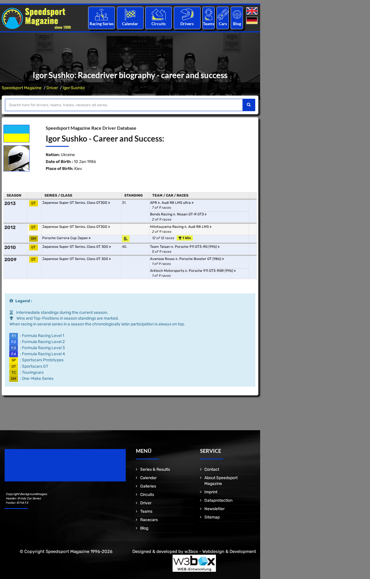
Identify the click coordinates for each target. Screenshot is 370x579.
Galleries (148, 486)
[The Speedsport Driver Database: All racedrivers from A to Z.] (187, 14)
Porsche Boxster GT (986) (200, 259)
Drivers (187, 23)
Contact (211, 469)
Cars (223, 23)
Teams (208, 23)
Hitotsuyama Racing (167, 227)
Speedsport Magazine (22, 87)
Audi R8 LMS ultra (177, 203)
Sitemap (212, 517)
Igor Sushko (74, 87)
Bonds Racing (161, 214)
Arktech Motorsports (167, 271)
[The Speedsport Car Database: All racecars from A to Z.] (223, 14)
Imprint (210, 492)
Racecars (149, 519)
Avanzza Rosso (162, 259)
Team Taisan (160, 247)
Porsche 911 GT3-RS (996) (196, 247)
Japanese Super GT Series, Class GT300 (75, 203)
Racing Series (102, 23)
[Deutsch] (252, 20)
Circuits (158, 23)
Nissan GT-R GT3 (191, 214)
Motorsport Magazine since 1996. (38, 469)
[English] (252, 11)
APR (154, 203)
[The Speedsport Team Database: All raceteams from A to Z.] (208, 14)
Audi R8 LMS (199, 227)
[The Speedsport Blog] (237, 14)
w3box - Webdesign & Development (220, 551)
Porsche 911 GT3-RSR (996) (211, 271)
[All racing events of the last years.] (130, 14)
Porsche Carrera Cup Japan (65, 238)
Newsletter (214, 508)
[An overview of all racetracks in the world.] (158, 14)
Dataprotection (218, 500)
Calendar (130, 23)
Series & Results (155, 469)
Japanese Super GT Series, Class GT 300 (75, 247)
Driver (52, 87)
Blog (237, 23)
